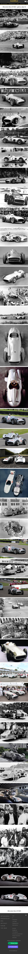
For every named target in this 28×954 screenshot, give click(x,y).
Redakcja (14, 930)
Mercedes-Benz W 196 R (9, 7)
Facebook (14, 919)
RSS (13, 915)
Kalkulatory (15, 925)
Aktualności (4, 3)
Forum (3, 925)
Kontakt (14, 928)
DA (18, 3)
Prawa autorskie (16, 935)
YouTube (14, 921)
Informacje (15, 932)
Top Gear (4, 928)
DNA (2, 921)
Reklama (14, 937)
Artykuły (22, 3)
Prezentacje (12, 3)
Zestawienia (15, 923)
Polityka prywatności (17, 933)
